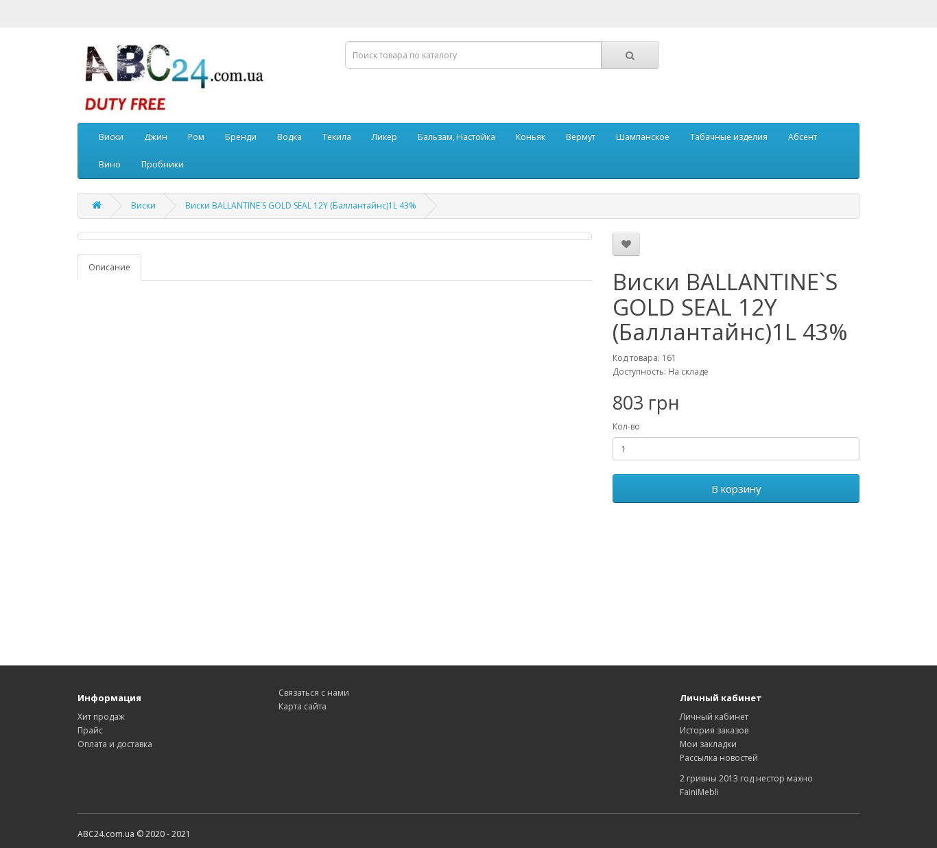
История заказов (714, 730)
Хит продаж (101, 716)
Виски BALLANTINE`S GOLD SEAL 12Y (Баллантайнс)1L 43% (300, 205)
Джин (155, 137)
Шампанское (642, 137)
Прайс (90, 730)
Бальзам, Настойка (456, 137)
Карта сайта (302, 706)
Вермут (580, 137)
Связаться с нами (313, 692)
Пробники (162, 164)
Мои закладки (708, 744)
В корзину (736, 488)
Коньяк (530, 137)
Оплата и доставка (115, 744)
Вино (110, 164)
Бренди (241, 137)
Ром (196, 137)
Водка (289, 137)
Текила (336, 137)
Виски (111, 137)
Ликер (384, 137)
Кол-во (626, 426)
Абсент (802, 137)
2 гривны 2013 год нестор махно (746, 778)
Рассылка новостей (719, 758)
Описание (109, 267)
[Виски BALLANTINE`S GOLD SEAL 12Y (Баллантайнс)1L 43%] (335, 236)
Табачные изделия (729, 137)
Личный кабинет (714, 716)
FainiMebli (699, 792)
